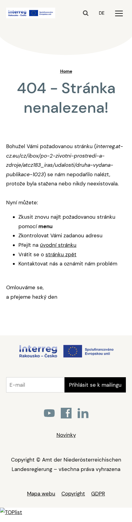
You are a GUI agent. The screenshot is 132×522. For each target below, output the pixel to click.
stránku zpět (60, 254)
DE (101, 13)
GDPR (98, 493)
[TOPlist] (11, 512)
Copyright (73, 493)
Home (66, 71)
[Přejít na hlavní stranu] (66, 357)
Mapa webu (41, 493)
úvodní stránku (58, 245)
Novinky (66, 435)
